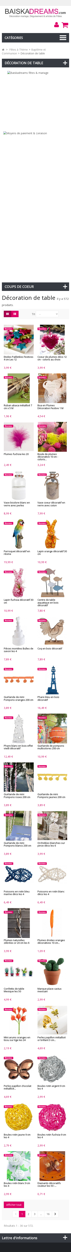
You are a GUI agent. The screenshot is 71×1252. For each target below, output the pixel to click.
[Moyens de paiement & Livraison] (35, 205)
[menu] (56, 25)
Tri (33, 314)
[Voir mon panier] (64, 25)
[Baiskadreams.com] (35, 13)
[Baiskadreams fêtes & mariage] (35, 99)
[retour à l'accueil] (3, 49)
